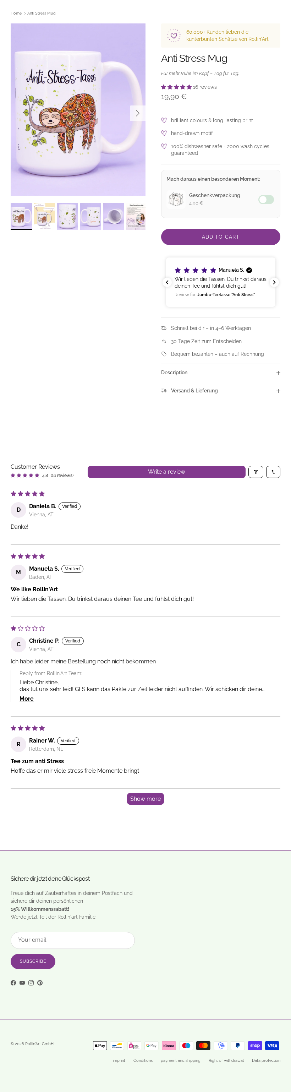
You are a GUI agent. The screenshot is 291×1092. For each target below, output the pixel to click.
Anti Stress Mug (41, 13)
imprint (119, 1060)
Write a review (166, 471)
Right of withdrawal (226, 1060)
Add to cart (221, 237)
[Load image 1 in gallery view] (78, 109)
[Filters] (255, 472)
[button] (177, 87)
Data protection (266, 1060)
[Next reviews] (274, 282)
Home (16, 13)
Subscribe (33, 961)
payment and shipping (181, 1060)
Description (174, 372)
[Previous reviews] (167, 282)
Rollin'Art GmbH (39, 1044)
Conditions (143, 1060)
